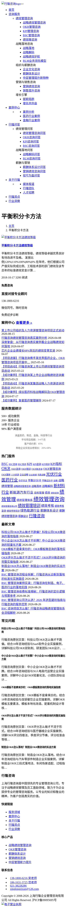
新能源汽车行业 (21, 492)
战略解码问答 (31, 154)
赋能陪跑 (28, 99)
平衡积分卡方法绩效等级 (17, 245)
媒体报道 (28, 184)
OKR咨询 (16, 469)
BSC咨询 (13, 464)
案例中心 (14, 816)
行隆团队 (28, 188)
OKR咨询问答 (32, 137)
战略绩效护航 (31, 56)
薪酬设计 (23, 516)
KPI (29, 464)
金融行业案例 (31, 120)
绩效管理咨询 (24, 18)
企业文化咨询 (31, 69)
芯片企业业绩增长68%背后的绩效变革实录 (28, 350)
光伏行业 (54, 474)
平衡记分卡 (47, 480)
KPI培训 (46, 464)
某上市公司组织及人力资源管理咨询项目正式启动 (32, 330)
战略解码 (28, 52)
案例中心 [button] (14, 107)
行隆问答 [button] (14, 124)
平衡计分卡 (34, 480)
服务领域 (14, 812)
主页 (11, 225)
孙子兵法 (23, 480)
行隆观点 (14, 196)
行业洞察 (14, 201)
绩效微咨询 (30, 39)
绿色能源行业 (30, 510)
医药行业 (9, 480)
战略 (55, 481)
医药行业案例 (31, 116)
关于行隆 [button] (14, 179)
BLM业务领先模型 (34, 60)
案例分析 (28, 111)
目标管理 (39, 492)
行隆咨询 (37, 516)
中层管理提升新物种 (36, 77)
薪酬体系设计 (31, 73)
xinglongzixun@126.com (24, 888)
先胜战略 (41, 475)
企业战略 (24, 475)
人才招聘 (28, 192)
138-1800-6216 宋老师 (23, 878)
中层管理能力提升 (20, 862)
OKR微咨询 (37, 469)
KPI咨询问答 (31, 141)
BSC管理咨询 (31, 35)
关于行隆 (14, 820)
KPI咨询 (37, 464)
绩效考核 (47, 506)
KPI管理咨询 (31, 31)
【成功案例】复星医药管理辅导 (21, 400)
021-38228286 (18, 885)
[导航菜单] (22, 3)
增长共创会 (30, 103)
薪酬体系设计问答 (34, 167)
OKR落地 (5, 475)
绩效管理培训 (29, 505)
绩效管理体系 (25, 500)
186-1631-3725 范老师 (23, 882)
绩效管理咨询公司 (9, 506)
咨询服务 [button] (14, 14)
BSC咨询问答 (31, 145)
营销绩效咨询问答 (34, 171)
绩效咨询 (55, 493)
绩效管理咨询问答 (34, 133)
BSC (4, 464)
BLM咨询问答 (32, 158)
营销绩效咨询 (31, 86)
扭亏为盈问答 (31, 175)
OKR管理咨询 (32, 26)
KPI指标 (56, 464)
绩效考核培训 (13, 511)
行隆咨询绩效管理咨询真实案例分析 (24, 337)
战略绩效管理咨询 (34, 22)
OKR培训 (26, 469)
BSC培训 (22, 464)
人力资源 (15, 475)
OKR (5, 468)
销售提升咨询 (31, 90)
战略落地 (28, 48)
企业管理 (33, 475)
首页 (11, 9)
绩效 (47, 492)
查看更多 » (24, 322)
